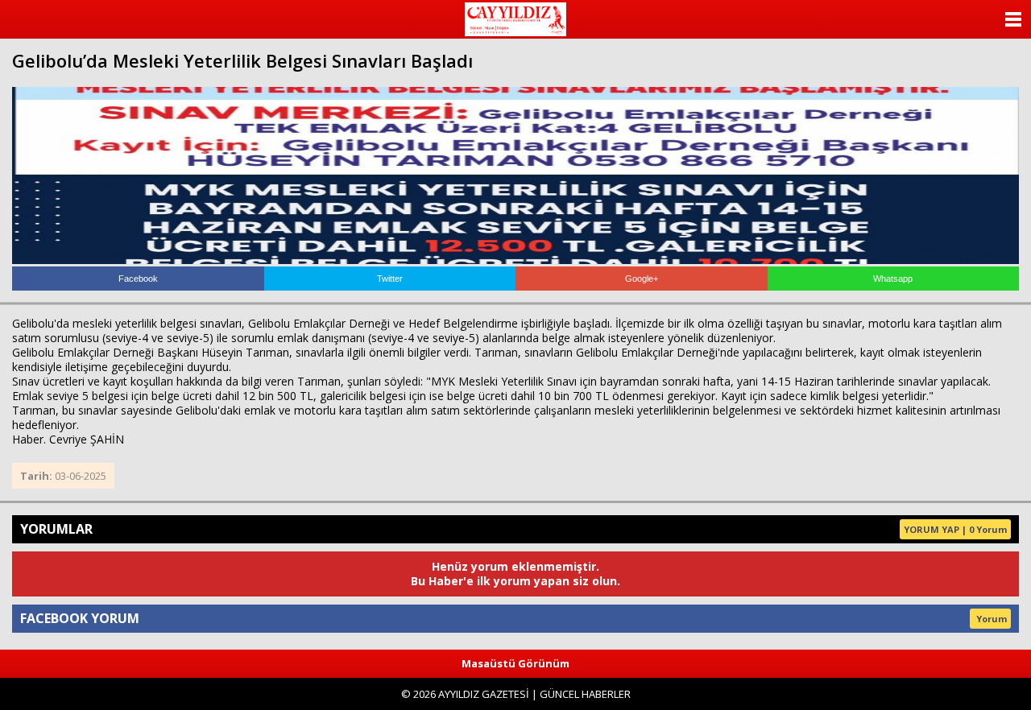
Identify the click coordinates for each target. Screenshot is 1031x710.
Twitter (390, 278)
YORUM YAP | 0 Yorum (955, 529)
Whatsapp (893, 278)
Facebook (138, 278)
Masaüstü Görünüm (515, 663)
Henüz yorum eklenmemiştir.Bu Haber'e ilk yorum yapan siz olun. (515, 573)
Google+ (641, 278)
